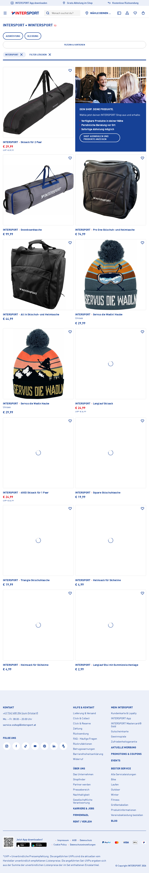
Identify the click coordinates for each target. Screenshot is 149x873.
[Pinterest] (44, 746)
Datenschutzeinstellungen (83, 844)
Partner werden (82, 784)
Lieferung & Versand (84, 713)
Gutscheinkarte (119, 731)
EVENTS (115, 760)
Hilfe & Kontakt (83, 707)
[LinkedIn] (54, 746)
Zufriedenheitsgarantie (124, 741)
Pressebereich (81, 789)
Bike (113, 779)
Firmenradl (81, 814)
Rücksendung (81, 733)
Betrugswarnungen (84, 748)
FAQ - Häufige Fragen (85, 738)
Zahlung (77, 728)
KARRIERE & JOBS (83, 808)
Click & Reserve (82, 723)
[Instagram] (7, 746)
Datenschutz (86, 840)
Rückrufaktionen (82, 743)
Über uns (79, 768)
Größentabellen (119, 804)
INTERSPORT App (121, 718)
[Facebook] (16, 746)
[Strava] (63, 746)
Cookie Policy (60, 844)
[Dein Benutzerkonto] (127, 13)
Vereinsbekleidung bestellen (127, 815)
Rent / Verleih (82, 821)
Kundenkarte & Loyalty (123, 713)
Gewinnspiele (118, 736)
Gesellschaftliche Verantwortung (82, 801)
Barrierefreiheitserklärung (88, 753)
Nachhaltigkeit (81, 794)
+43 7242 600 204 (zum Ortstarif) (20, 713)
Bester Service (121, 768)
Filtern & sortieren (74, 44)
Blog (114, 820)
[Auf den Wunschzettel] (70, 70)
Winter (115, 794)
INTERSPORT (11, 54)
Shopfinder (79, 779)
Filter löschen (38, 54)
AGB (74, 840)
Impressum (63, 840)
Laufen (115, 784)
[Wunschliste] (135, 13)
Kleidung (32, 36)
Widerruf (78, 759)
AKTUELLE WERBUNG (123, 747)
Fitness (115, 799)
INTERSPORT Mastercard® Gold (126, 725)
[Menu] (5, 13)
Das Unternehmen (83, 774)
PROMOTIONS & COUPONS (126, 753)
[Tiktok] (25, 746)
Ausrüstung (13, 36)
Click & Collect (81, 718)
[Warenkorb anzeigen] (143, 13)
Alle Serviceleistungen (123, 774)
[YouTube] (35, 746)
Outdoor (115, 789)
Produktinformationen (123, 809)
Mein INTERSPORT (122, 707)
